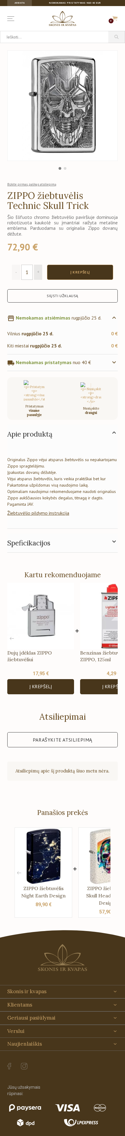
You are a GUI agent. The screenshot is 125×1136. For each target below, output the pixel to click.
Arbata (20, 3)
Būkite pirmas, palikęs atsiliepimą (31, 184)
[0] (115, 18)
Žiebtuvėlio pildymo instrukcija (38, 513)
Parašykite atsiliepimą (62, 740)
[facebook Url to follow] (9, 1066)
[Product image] (62, 105)
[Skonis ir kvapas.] (62, 957)
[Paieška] (116, 37)
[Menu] (12, 18)
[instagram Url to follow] (24, 1066)
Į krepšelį (40, 686)
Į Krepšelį (80, 272)
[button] (113, 638)
